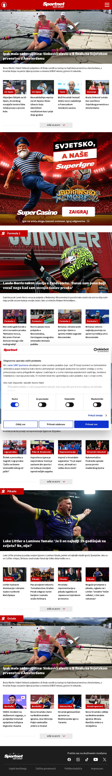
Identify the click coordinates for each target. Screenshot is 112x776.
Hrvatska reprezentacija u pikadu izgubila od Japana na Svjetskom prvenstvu (69, 591)
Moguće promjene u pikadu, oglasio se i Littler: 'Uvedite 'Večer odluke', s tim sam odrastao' (97, 591)
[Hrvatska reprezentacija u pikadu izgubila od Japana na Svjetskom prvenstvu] (70, 574)
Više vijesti (53, 125)
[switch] (42, 404)
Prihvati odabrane (56, 424)
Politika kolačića (73, 768)
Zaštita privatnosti (45, 768)
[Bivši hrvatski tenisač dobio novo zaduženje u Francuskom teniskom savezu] (70, 87)
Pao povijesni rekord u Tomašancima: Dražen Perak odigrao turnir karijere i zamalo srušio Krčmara (42, 591)
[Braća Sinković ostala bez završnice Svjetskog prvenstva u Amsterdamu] (97, 87)
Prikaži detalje (95, 415)
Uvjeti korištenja (18, 768)
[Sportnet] (54, 5)
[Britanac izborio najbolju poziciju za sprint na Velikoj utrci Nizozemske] (97, 316)
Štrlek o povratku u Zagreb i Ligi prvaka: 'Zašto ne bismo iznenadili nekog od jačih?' (13, 464)
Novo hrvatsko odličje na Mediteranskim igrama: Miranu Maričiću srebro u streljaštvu (97, 719)
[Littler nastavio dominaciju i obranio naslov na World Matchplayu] (14, 574)
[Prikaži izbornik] (107, 5)
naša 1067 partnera (18, 365)
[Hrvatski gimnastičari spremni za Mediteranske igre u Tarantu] (70, 702)
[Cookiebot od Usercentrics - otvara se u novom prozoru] (96, 350)
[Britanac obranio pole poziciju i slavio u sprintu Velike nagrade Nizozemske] (70, 316)
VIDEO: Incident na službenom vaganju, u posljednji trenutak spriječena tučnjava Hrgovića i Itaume (14, 719)
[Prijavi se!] (4, 5)
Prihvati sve (91, 424)
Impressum (97, 768)
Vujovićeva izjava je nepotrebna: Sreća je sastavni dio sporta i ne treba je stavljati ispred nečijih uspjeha (41, 464)
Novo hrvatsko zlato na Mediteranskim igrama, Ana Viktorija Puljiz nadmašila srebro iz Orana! (41, 719)
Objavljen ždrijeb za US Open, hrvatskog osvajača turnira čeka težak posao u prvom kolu (14, 104)
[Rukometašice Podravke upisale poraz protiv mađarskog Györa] (97, 447)
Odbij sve (20, 424)
